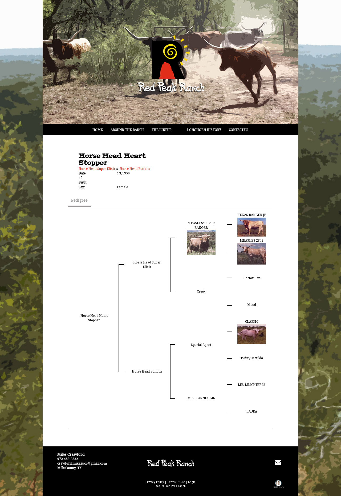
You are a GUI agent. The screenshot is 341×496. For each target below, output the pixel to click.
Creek (201, 291)
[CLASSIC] (251, 333)
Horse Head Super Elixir (97, 169)
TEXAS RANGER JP (252, 215)
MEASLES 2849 (251, 240)
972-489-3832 (67, 459)
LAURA (251, 411)
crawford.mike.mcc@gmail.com (82, 463)
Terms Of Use (176, 482)
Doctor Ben (251, 278)
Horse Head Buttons (135, 169)
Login (192, 482)
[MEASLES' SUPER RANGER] (201, 242)
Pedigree (79, 200)
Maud (251, 305)
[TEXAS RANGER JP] (251, 227)
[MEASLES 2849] (251, 253)
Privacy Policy (155, 482)
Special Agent (201, 345)
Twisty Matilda (251, 358)
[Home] (170, 463)
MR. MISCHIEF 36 (252, 385)
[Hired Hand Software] (278, 488)
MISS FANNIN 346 (201, 398)
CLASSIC (251, 321)
